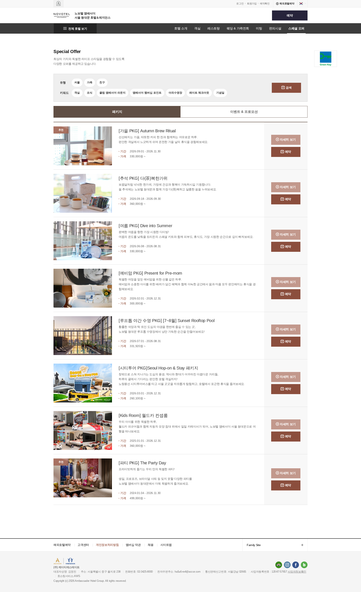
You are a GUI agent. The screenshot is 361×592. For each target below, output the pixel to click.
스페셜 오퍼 (296, 28)
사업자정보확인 (297, 571)
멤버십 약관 (133, 544)
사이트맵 (166, 544)
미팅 (259, 28)
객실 (197, 28)
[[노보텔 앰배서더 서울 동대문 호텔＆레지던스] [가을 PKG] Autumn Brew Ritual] (86, 145)
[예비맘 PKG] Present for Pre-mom (150, 273)
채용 (150, 544)
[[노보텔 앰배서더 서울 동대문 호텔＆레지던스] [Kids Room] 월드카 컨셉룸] (86, 430)
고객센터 (83, 544)
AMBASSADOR (89, 561)
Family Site (251, 545)
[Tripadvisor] (278, 564)
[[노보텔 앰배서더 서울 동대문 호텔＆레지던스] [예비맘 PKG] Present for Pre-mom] (86, 288)
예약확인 (265, 3)
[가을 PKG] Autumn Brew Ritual (147, 131)
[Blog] (304, 564)
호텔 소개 (180, 28)
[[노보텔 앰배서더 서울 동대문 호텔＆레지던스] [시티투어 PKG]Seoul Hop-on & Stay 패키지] (86, 383)
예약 (290, 15)
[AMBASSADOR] (58, 3)
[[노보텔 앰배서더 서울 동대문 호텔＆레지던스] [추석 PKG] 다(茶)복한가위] (86, 193)
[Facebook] (295, 564)
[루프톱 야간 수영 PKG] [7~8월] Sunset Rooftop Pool (166, 320)
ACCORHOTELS (66, 561)
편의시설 (275, 28)
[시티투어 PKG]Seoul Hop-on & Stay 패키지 (158, 368)
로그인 (240, 3)
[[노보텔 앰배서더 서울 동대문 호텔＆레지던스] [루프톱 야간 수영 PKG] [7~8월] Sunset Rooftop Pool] (86, 335)
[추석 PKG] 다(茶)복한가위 (143, 178)
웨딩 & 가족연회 (238, 28)
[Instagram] (287, 564)
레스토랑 (213, 28)
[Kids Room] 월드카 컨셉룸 (143, 415)
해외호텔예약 (62, 544)
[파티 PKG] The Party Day (142, 463)
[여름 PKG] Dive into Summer (145, 225)
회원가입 (252, 3)
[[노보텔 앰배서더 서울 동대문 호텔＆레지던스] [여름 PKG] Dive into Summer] (86, 240)
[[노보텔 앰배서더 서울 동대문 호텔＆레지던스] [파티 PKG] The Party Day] (86, 479)
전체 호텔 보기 (77, 28)
